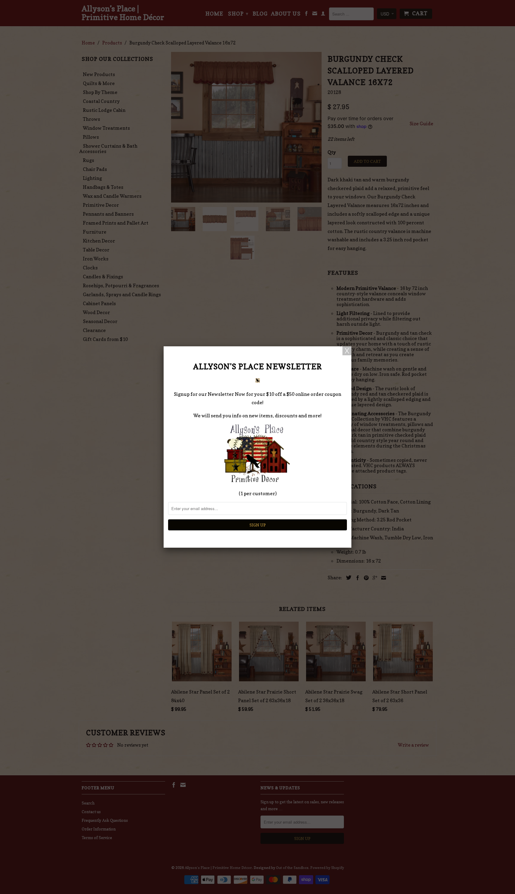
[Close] (346, 350)
